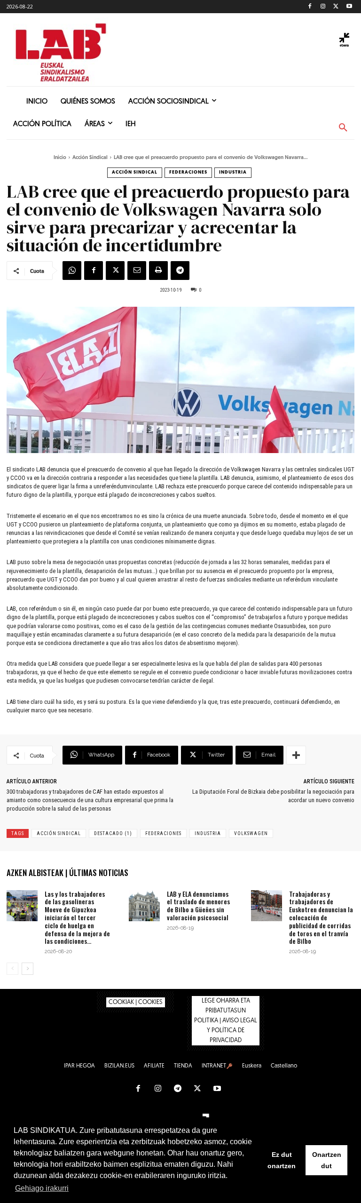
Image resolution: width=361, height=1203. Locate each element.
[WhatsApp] (72, 270)
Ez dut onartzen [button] (281, 1160)
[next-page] (27, 969)
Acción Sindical (90, 157)
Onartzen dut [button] (326, 1160)
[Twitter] (335, 6)
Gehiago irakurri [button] (42, 1188)
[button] (343, 128)
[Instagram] (323, 6)
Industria (233, 172)
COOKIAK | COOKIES (136, 1002)
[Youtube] (349, 6)
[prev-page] (12, 969)
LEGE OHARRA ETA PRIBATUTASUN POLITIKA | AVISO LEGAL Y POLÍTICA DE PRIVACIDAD (225, 1021)
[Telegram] (180, 270)
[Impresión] (158, 270)
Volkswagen (251, 833)
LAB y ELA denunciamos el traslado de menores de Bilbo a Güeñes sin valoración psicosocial (198, 905)
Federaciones (188, 172)
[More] (296, 755)
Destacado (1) (113, 833)
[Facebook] (310, 6)
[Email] (136, 270)
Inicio (60, 157)
